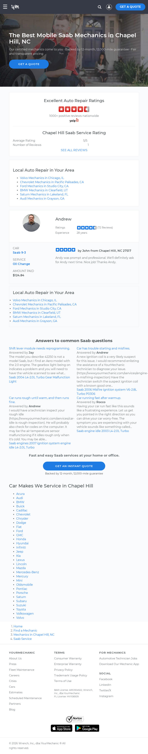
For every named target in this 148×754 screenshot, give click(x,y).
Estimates (15, 692)
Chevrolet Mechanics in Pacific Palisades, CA (52, 182)
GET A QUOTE (130, 6)
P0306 (90, 394)
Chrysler (22, 518)
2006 (88, 389)
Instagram (106, 696)
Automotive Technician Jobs (118, 658)
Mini (19, 580)
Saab (12, 377)
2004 (20, 377)
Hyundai (22, 543)
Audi (19, 498)
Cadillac (21, 510)
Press (12, 664)
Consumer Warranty (68, 658)
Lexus (20, 560)
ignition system (114, 389)
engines (23, 443)
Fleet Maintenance (21, 669)
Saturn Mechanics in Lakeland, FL (44, 194)
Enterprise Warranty (67, 664)
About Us (15, 658)
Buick (20, 506)
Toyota (21, 609)
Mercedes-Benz (27, 572)
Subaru (21, 601)
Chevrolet (23, 514)
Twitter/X (105, 690)
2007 (32, 443)
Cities (12, 681)
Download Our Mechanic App (119, 664)
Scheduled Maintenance (25, 698)
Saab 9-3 (19, 252)
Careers (14, 675)
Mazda (21, 568)
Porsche (22, 593)
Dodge (21, 522)
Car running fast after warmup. (99, 398)
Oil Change (21, 264)
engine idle (92, 431)
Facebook (105, 679)
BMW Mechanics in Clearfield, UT (44, 190)
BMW (20, 502)
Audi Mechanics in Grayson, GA (42, 198)
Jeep (19, 551)
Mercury (22, 576)
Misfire (97, 389)
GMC (19, 535)
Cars (12, 686)
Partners (15, 703)
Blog (12, 709)
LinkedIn (105, 684)
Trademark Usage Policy (70, 675)
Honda (21, 539)
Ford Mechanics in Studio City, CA (44, 186)
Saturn (21, 597)
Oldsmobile (24, 584)
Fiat (19, 527)
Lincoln (21, 564)
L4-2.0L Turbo (35, 377)
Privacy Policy (63, 669)
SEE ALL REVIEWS (74, 150)
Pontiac (21, 589)
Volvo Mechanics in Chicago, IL (42, 178)
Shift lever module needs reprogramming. (39, 348)
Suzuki (21, 605)
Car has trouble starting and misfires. (103, 348)
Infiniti (21, 547)
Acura (20, 494)
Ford (19, 531)
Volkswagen (25, 613)
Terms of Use (62, 681)
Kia (18, 556)
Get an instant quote (74, 466)
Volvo (20, 617)
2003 (105, 431)
